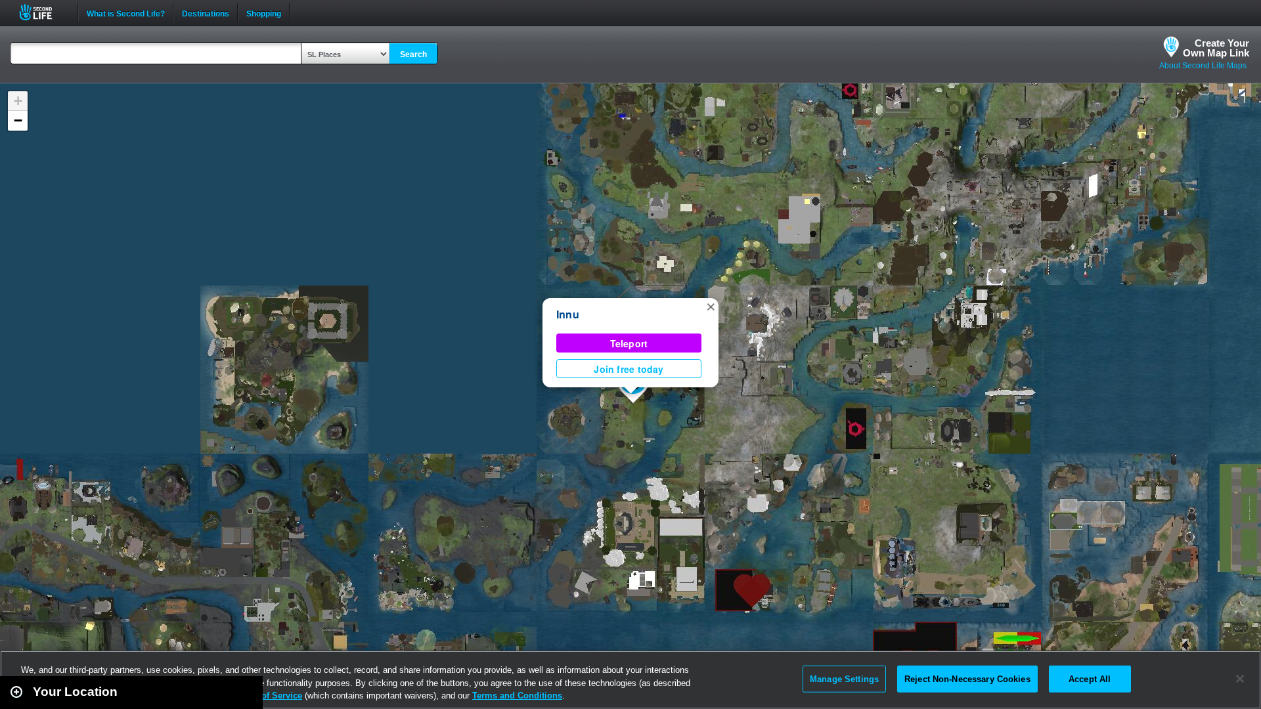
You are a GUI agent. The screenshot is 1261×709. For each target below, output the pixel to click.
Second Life (43, 12)
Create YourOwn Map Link (1216, 47)
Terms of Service (268, 695)
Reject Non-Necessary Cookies (967, 678)
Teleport (629, 343)
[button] (711, 306)
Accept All (1090, 678)
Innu (567, 314)
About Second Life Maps (1203, 65)
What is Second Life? (126, 12)
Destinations (205, 12)
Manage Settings (844, 678)
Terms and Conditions (517, 695)
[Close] (1240, 678)
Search (413, 54)
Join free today (628, 369)
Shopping (263, 12)
